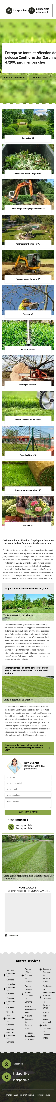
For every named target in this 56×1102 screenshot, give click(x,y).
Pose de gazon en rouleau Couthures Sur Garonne (29, 994)
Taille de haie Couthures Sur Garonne (11, 1018)
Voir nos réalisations (15, 78)
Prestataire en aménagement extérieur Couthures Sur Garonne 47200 (48, 997)
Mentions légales (43, 1095)
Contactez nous (39, 78)
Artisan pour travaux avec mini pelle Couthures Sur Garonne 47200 (47, 1025)
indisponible (20, 10)
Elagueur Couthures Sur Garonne (11, 1003)
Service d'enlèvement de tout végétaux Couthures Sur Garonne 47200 (30, 1017)
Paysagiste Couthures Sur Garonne (11, 989)
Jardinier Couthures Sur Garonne (11, 975)
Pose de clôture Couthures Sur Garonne (29, 975)
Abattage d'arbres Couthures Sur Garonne (11, 1035)
